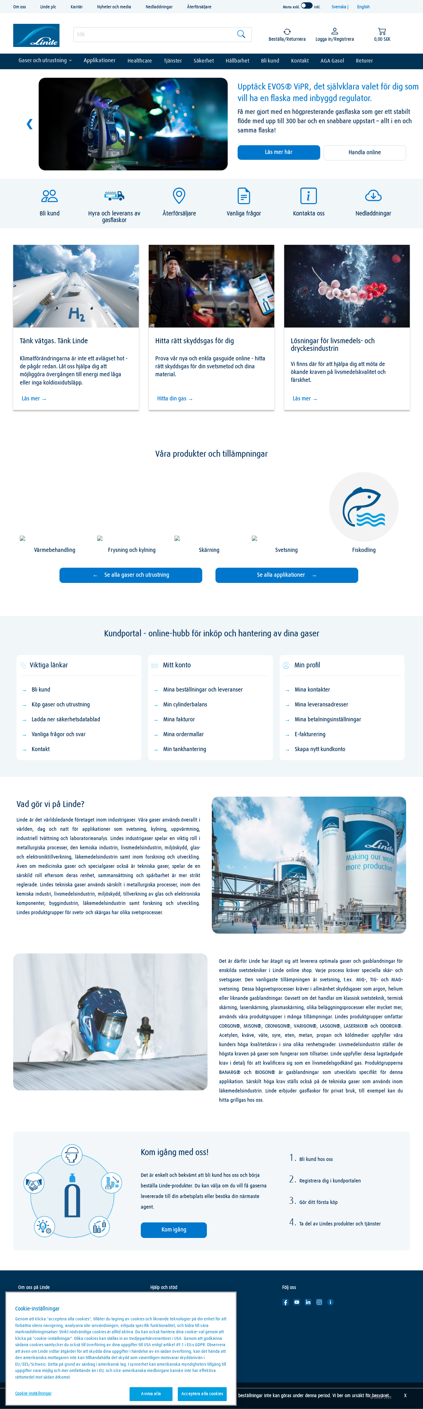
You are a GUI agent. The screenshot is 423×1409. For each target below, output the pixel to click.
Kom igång (174, 1230)
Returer (364, 61)
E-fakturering (310, 734)
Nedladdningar (159, 7)
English (363, 7)
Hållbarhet (237, 61)
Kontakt (300, 61)
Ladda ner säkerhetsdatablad (66, 720)
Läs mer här (278, 152)
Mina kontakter (312, 690)
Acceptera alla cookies (202, 1394)
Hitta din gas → (175, 399)
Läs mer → (34, 399)
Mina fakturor (179, 720)
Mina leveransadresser (321, 705)
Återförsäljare (199, 7)
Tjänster (173, 61)
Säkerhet (204, 61)
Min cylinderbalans (185, 705)
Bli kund (270, 61)
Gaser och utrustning (43, 61)
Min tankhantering (184, 749)
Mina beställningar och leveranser (203, 690)
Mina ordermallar (183, 734)
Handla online (365, 152)
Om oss (19, 7)
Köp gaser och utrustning (61, 705)
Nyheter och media (114, 7)
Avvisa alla (151, 1394)
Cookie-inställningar (33, 1393)
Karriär (77, 7)
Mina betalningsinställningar (328, 720)
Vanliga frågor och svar (59, 734)
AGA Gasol (332, 61)
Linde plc (48, 7)
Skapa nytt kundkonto (320, 749)
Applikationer (100, 61)
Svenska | (340, 7)
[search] (162, 34)
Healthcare (140, 61)
